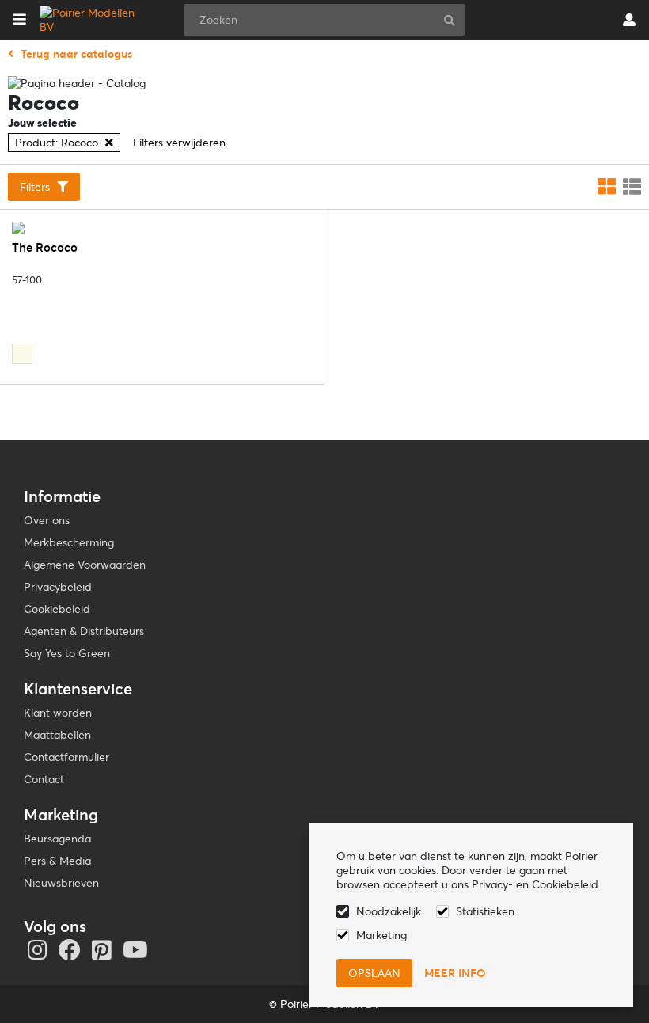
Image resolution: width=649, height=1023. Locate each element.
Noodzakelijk (388, 911)
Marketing (381, 935)
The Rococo (45, 247)
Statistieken (485, 911)
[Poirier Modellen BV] (90, 20)
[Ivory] (22, 354)
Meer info (455, 973)
